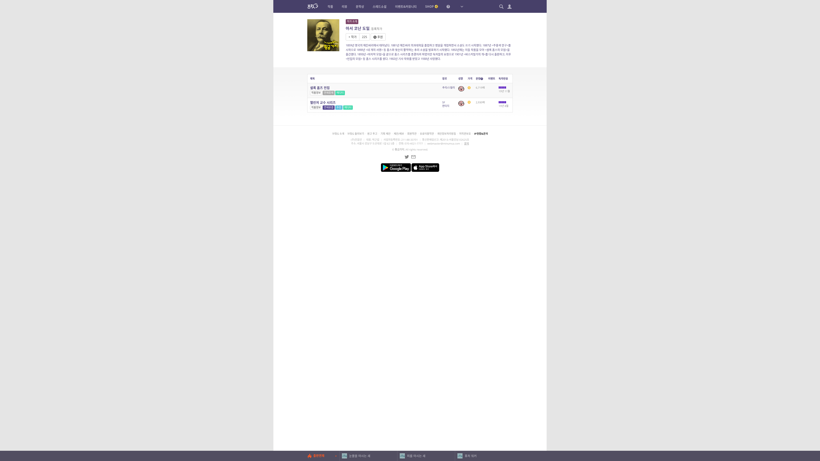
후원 (379, 37)
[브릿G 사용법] (448, 6)
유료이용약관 (427, 134)
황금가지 (399, 149)
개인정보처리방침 (446, 134)
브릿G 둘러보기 (355, 134)
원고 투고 (372, 134)
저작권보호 (465, 134)
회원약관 (412, 134)
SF (443, 102)
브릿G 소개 (338, 134)
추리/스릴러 (448, 87)
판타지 (445, 106)
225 (364, 37)
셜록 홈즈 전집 (320, 88)
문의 (466, 143)
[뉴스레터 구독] (413, 157)
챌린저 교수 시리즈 (323, 102)
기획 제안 (386, 134)
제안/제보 (399, 134)
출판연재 (318, 456)
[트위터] (407, 157)
